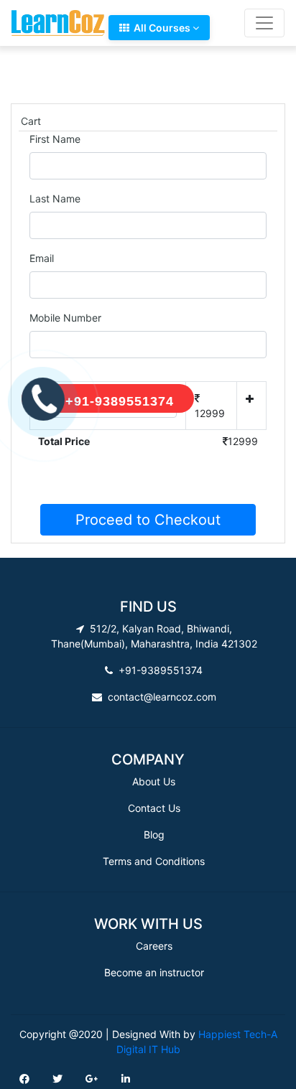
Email (41, 258)
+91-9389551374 (119, 401)
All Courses (161, 28)
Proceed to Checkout (148, 519)
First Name (54, 139)
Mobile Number (65, 318)
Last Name (54, 198)
